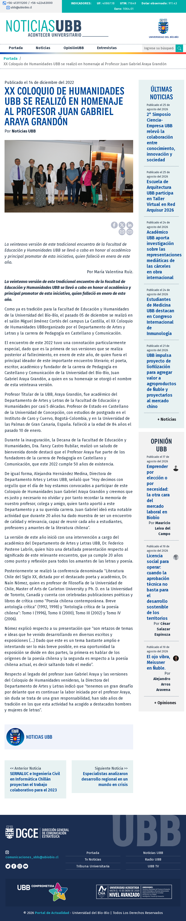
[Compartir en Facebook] (115, 225)
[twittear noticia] (122, 225)
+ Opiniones (165, 703)
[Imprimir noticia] (129, 231)
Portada (16, 48)
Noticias (43, 48)
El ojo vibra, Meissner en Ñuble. (158, 662)
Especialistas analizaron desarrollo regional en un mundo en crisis (104, 779)
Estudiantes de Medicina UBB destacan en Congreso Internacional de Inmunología (160, 316)
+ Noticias (166, 419)
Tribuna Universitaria (93, 866)
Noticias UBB (153, 853)
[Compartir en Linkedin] (129, 225)
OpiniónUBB (74, 48)
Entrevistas (107, 48)
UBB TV (153, 866)
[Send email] (122, 231)
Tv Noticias (93, 859)
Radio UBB (153, 859)
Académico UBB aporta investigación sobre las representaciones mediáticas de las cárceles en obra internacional (164, 255)
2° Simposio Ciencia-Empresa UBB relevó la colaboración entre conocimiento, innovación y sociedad (161, 137)
